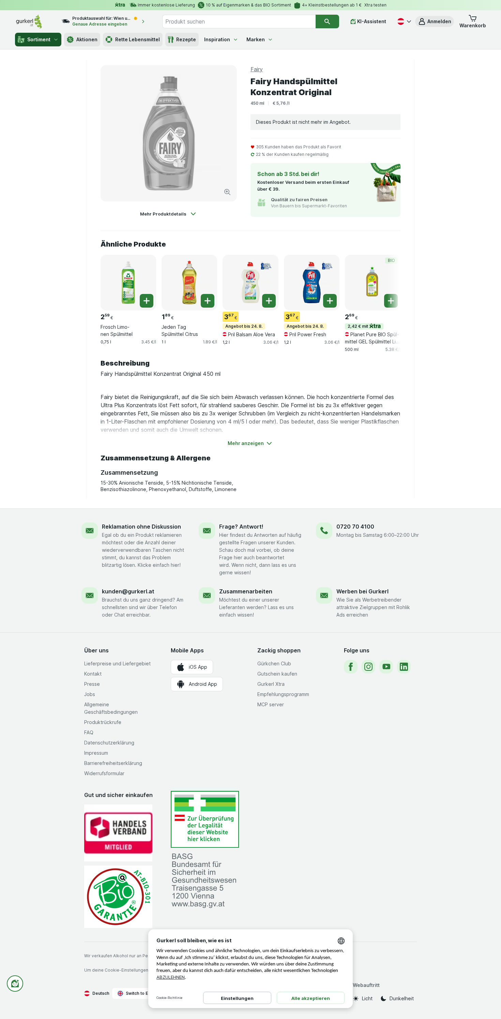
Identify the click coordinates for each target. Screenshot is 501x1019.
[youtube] (386, 667)
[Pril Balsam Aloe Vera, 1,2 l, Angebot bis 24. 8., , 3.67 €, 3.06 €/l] (250, 282)
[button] (434, 21)
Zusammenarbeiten (245, 591)
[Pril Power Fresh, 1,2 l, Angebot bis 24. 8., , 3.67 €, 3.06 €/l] (311, 282)
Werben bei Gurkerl (362, 591)
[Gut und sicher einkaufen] (118, 897)
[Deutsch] (403, 21)
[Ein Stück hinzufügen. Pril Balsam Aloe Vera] (269, 301)
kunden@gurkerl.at (128, 591)
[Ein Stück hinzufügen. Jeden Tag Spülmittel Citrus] (207, 301)
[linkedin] (404, 667)
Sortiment (38, 39)
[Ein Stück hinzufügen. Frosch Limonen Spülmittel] (146, 301)
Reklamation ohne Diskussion (141, 526)
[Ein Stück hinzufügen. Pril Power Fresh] (330, 301)
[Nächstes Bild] (387, 282)
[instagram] (368, 667)
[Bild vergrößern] (227, 192)
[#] (205, 819)
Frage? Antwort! (241, 526)
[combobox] (239, 21)
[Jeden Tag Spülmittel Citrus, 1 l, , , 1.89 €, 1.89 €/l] (189, 282)
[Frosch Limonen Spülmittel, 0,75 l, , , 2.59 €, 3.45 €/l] (128, 282)
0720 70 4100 (355, 526)
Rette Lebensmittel (137, 39)
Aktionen (86, 39)
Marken (255, 39)
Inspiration (217, 39)
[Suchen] (327, 21)
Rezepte (186, 39)
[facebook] (351, 667)
